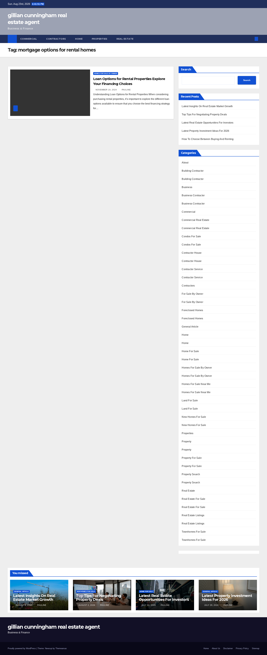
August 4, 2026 (24, 605)
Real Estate (125, 38)
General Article (190, 326)
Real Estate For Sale (193, 499)
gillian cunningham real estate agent (54, 627)
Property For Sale (191, 458)
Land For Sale (190, 400)
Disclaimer (228, 648)
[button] (251, 38)
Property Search (191, 474)
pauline (126, 90)
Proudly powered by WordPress (22, 648)
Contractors (56, 38)
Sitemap (255, 648)
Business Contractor (193, 195)
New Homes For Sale (194, 417)
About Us (216, 648)
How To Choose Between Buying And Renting (207, 139)
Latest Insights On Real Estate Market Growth (207, 106)
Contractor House (191, 253)
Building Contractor (192, 170)
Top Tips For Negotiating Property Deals (204, 114)
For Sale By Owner (192, 294)
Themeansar (60, 648)
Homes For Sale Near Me (196, 384)
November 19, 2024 (106, 90)
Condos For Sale (191, 236)
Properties (100, 38)
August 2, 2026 (87, 605)
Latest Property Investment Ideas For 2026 (205, 131)
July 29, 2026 (211, 605)
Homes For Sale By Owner (105, 73)
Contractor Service (192, 269)
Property (186, 441)
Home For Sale (190, 351)
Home (79, 38)
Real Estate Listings (193, 515)
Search (186, 69)
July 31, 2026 (148, 605)
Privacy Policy (242, 648)
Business (187, 187)
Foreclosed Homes (192, 310)
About (185, 162)
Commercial (29, 38)
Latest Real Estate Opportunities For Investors (207, 122)
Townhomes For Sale (194, 531)
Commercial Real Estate (195, 220)
